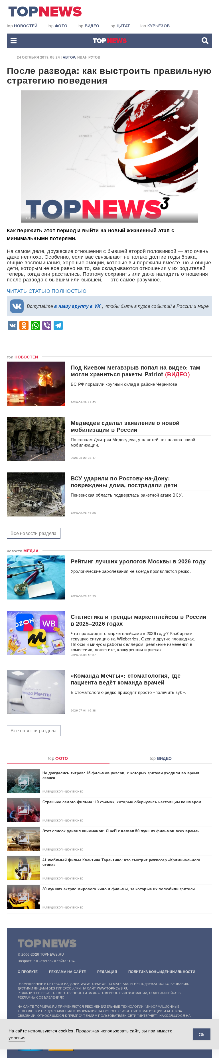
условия (17, 1037)
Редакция (107, 971)
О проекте (28, 971)
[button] (13, 41)
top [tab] (58, 758)
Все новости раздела (34, 533)
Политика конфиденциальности (161, 971)
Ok (201, 1034)
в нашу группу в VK (77, 306)
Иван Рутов (88, 57)
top (22, 25)
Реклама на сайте (67, 971)
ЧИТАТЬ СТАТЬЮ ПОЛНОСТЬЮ (46, 290)
